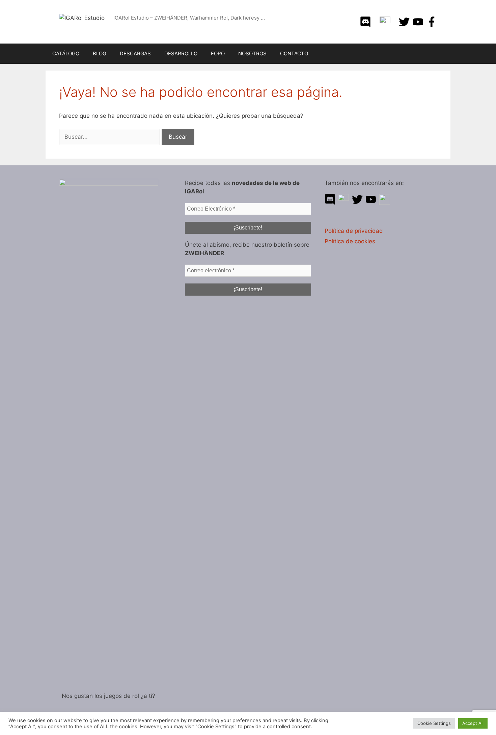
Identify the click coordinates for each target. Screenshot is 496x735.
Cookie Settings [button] (434, 723)
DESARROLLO (180, 53)
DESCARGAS (135, 53)
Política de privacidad (354, 230)
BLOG (99, 53)
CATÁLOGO (65, 53)
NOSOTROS (252, 53)
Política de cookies (350, 241)
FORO (218, 53)
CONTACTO (294, 53)
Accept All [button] (473, 723)
